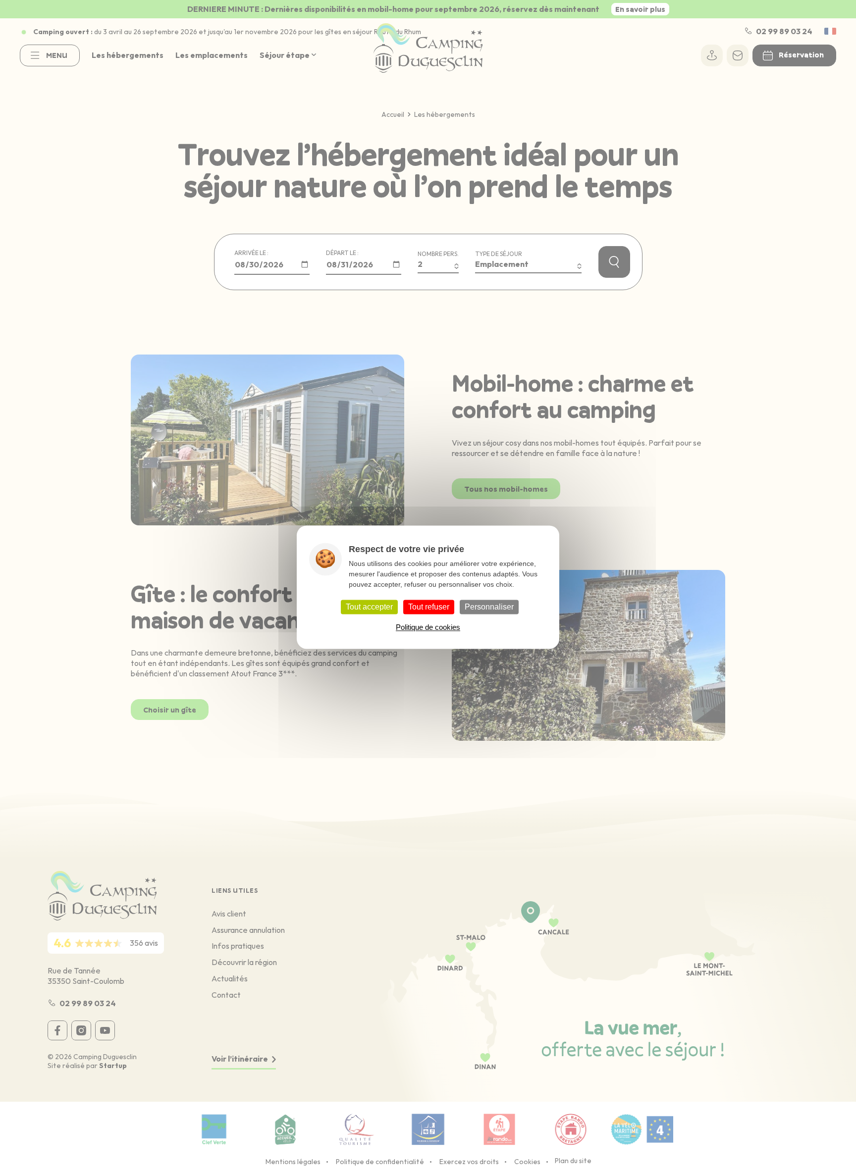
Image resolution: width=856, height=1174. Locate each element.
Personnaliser (489, 607)
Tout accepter (369, 607)
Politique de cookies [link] (428, 627)
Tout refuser (428, 607)
